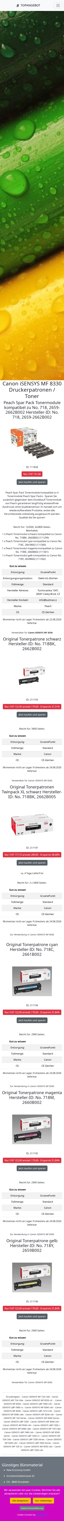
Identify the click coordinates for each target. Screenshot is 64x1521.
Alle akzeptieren (20, 1500)
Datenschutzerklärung (32, 1508)
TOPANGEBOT (30, 5)
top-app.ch (41, 1514)
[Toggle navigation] (58, 5)
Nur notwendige (43, 1500)
